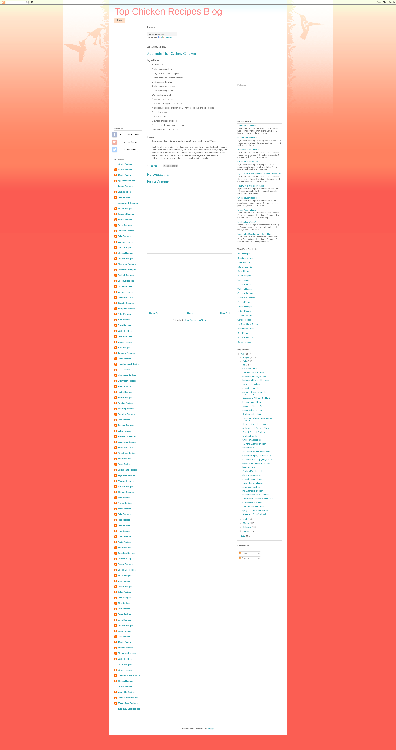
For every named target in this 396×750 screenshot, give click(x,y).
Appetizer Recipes (126, 181)
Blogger (210, 728)
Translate (168, 38)
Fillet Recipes (124, 314)
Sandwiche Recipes (127, 436)
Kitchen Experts (244, 267)
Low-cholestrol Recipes (129, 364)
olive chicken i (248, 448)
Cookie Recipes (125, 292)
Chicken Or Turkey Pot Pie (249, 162)
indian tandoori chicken (252, 388)
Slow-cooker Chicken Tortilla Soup (257, 398)
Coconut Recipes (126, 281)
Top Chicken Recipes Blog (168, 11)
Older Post (225, 313)
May (245, 365)
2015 (243, 536)
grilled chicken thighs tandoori (255, 376)
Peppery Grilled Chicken (248, 150)
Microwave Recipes (127, 375)
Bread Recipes (124, 575)
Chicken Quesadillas (251, 440)
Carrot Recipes (125, 247)
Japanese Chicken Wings (253, 406)
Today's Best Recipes (128, 698)
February (247, 527)
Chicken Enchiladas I (251, 436)
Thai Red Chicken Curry (253, 372)
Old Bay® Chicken (250, 368)
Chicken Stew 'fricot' (246, 222)
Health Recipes (125, 336)
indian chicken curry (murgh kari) (257, 459)
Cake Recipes (124, 236)
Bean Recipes (124, 192)
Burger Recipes (125, 219)
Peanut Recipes (125, 397)
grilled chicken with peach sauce (256, 452)
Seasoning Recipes (127, 442)
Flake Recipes (124, 325)
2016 (243, 354)
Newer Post (154, 313)
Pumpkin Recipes (126, 414)
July (245, 361)
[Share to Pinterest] (176, 165)
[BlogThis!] (167, 165)
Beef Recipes (124, 197)
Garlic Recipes (125, 331)
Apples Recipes (125, 186)
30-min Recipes (125, 169)
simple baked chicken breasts (255, 424)
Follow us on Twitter (114, 149)
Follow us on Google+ (114, 142)
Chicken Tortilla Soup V (252, 414)
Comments (246, 558)
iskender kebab (249, 467)
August (246, 357)
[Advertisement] (189, 281)
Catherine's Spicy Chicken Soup (256, 455)
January (247, 531)
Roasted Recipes (126, 425)
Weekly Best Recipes (128, 703)
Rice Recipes (124, 420)
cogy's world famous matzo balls (257, 463)
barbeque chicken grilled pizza (255, 380)
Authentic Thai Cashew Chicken (256, 428)
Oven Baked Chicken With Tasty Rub (254, 234)
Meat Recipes (124, 370)
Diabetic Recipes (126, 303)
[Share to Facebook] (173, 165)
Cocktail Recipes (126, 275)
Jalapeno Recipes (126, 353)
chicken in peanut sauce (253, 475)
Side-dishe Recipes (127, 453)
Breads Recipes (125, 208)
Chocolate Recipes (127, 264)
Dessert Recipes (125, 297)
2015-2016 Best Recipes (129, 709)
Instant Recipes (125, 342)
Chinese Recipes (126, 492)
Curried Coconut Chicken (253, 432)
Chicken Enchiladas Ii (247, 198)
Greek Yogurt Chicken (247, 210)
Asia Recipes (124, 497)
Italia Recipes (124, 347)
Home (119, 20)
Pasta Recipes (124, 386)
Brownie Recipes (126, 214)
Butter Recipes (125, 225)
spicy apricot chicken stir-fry (255, 510)
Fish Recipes (124, 320)
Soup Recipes (124, 459)
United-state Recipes (127, 470)
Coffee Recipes (125, 286)
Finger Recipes (125, 503)
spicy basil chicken (251, 384)
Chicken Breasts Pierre (252, 502)
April (245, 519)
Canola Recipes (125, 242)
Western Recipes (126, 486)
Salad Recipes (124, 431)
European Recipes (126, 308)
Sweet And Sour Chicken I (254, 514)
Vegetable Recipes (126, 475)
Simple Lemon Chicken (252, 483)
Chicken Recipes (126, 258)
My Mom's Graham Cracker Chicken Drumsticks (259, 174)
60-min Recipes (125, 175)
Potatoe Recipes (125, 403)
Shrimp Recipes (125, 447)
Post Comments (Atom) (195, 320)
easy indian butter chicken (254, 444)
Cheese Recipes (125, 253)
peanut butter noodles (252, 410)
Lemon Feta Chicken (246, 125)
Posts (244, 553)
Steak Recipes (124, 464)
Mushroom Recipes (127, 381)
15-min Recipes (125, 164)
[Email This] (164, 165)
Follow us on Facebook (114, 134)
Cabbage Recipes (126, 231)
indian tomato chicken (247, 138)
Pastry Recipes (125, 392)
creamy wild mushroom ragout (250, 186)
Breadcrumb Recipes (128, 203)
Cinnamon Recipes (127, 270)
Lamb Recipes (124, 358)
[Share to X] (170, 165)
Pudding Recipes (126, 409)
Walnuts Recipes (126, 481)
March (246, 523)
